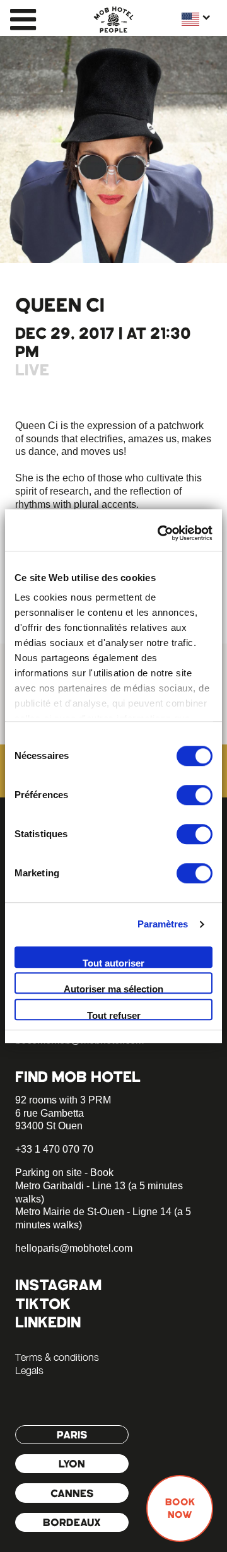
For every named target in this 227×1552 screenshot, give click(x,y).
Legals (29, 1370)
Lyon (72, 1464)
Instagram (58, 1285)
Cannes (72, 1493)
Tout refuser (114, 1015)
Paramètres (163, 924)
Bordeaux (72, 1522)
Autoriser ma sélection (113, 989)
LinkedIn (48, 1322)
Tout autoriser (113, 963)
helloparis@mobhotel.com (73, 1248)
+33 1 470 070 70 (54, 1149)
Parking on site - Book (64, 1172)
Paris (72, 1435)
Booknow (180, 1508)
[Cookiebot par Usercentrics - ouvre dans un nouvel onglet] (160, 533)
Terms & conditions (57, 1357)
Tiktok (43, 1304)
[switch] (194, 795)
